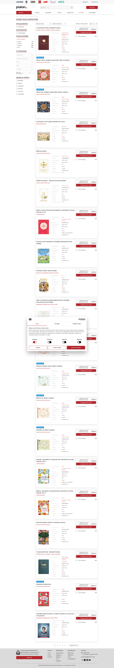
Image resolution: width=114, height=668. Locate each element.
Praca (49, 655)
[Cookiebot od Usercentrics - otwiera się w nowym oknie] (79, 319)
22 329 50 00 (86, 653)
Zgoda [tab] (37, 323)
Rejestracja (70, 653)
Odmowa (38, 347)
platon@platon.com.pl (89, 657)
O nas (49, 653)
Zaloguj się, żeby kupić (86, 32)
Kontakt (50, 657)
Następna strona (73, 645)
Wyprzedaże (92, 12)
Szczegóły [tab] (57, 323)
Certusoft (73, 665)
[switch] (49, 342)
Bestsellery (20, 80)
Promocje (81, 12)
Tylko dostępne (21, 33)
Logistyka (58, 661)
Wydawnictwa (59, 653)
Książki (20, 39)
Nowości (37, 12)
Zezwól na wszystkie (76, 347)
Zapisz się (29, 657)
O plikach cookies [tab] (77, 323)
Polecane (20, 88)
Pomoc (69, 657)
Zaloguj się (92, 7)
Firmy (57, 659)
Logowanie (70, 655)
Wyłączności (70, 12)
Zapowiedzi (48, 12)
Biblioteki (58, 657)
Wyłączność (21, 26)
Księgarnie (58, 655)
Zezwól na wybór (57, 347)
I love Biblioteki (71, 659)
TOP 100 (59, 12)
